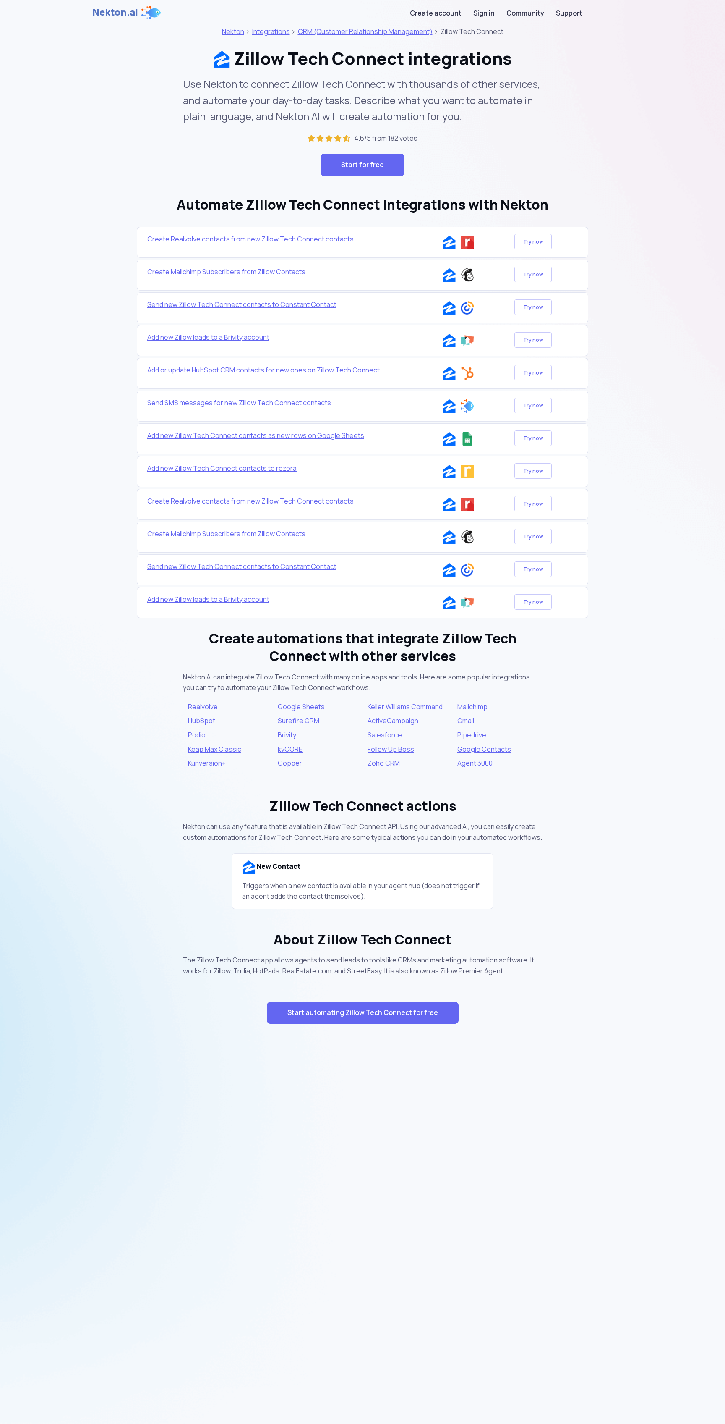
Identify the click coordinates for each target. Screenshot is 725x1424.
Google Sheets (301, 706)
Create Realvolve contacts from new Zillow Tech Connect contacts (250, 239)
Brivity (287, 735)
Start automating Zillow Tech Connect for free (362, 1012)
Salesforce (385, 735)
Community (525, 13)
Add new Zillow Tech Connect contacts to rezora (222, 468)
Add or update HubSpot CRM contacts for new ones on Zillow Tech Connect (263, 370)
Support (569, 13)
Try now (533, 241)
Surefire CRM (298, 720)
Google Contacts (484, 749)
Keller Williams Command (405, 706)
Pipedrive (471, 735)
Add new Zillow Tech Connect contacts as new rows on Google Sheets (255, 435)
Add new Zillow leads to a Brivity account (208, 337)
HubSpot (201, 720)
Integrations (271, 31)
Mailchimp (472, 706)
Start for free (362, 164)
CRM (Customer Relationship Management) (365, 31)
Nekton (233, 31)
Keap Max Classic (214, 749)
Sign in (484, 13)
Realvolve (203, 706)
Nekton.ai (115, 12)
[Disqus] (362, 1180)
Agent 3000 (475, 763)
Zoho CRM (384, 763)
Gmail (465, 720)
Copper (290, 763)
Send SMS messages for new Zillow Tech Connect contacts (239, 402)
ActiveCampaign (393, 720)
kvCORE (290, 749)
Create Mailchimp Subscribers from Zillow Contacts (226, 271)
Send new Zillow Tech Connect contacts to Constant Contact (241, 304)
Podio (197, 735)
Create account (436, 13)
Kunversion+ (207, 763)
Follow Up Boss (391, 749)
